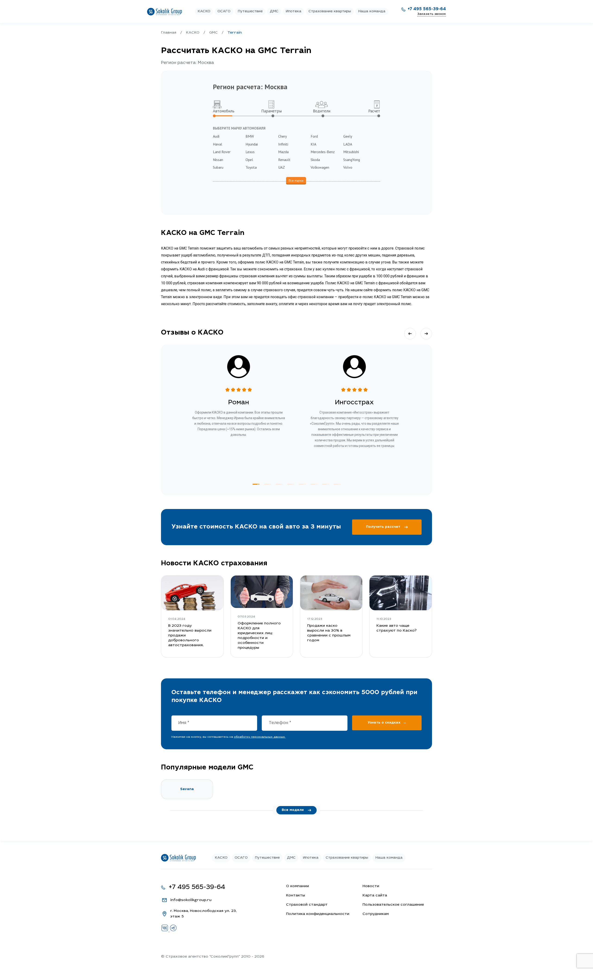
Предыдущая (410, 333)
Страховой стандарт (307, 905)
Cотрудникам (376, 914)
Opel (249, 159)
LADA (347, 144)
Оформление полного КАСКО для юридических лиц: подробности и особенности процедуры (259, 636)
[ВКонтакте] (165, 931)
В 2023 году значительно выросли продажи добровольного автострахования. (189, 635)
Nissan (218, 159)
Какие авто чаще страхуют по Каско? (396, 628)
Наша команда (371, 11)
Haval (217, 144)
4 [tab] (290, 484)
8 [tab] (337, 484)
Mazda (283, 151)
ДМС (274, 11)
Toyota (251, 167)
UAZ (281, 167)
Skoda (315, 159)
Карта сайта (375, 895)
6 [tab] (313, 484)
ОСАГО (224, 11)
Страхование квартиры (330, 11)
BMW (250, 136)
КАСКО (204, 11)
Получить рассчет (383, 527)
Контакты (295, 895)
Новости (371, 886)
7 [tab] (325, 484)
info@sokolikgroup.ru (190, 900)
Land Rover (221, 151)
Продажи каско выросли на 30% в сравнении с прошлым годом (328, 633)
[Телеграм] (173, 931)
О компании (297, 886)
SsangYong (351, 159)
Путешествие (250, 11)
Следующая (426, 333)
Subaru (218, 167)
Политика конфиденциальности (317, 914)
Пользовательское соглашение (393, 905)
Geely (347, 136)
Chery (282, 136)
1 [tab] (255, 484)
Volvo (347, 167)
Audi (216, 136)
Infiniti (283, 144)
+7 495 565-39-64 (427, 9)
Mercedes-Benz (323, 151)
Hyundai (252, 144)
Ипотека (293, 11)
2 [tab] (267, 484)
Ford (314, 136)
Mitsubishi (351, 151)
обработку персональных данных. (260, 737)
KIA (313, 144)
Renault (284, 159)
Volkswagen (320, 167)
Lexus (250, 151)
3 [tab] (279, 484)
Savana (187, 789)
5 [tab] (302, 484)
